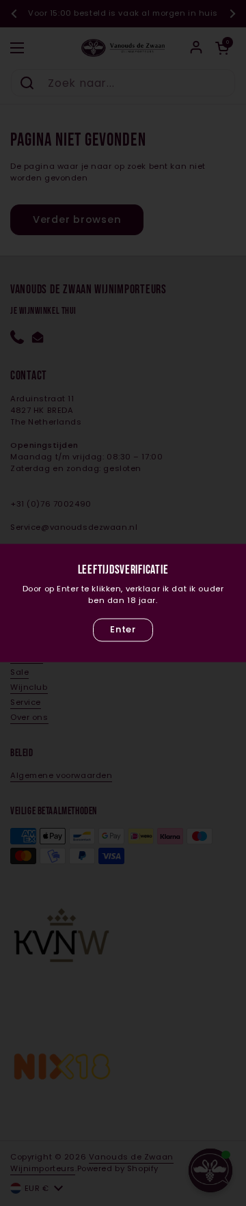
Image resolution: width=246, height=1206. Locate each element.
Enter (122, 629)
